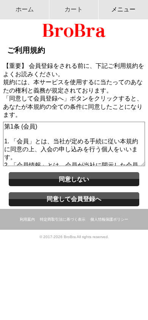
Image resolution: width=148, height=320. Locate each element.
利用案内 (27, 219)
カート (74, 9)
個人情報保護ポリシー (109, 219)
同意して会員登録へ (74, 199)
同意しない (74, 179)
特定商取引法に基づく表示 (62, 219)
